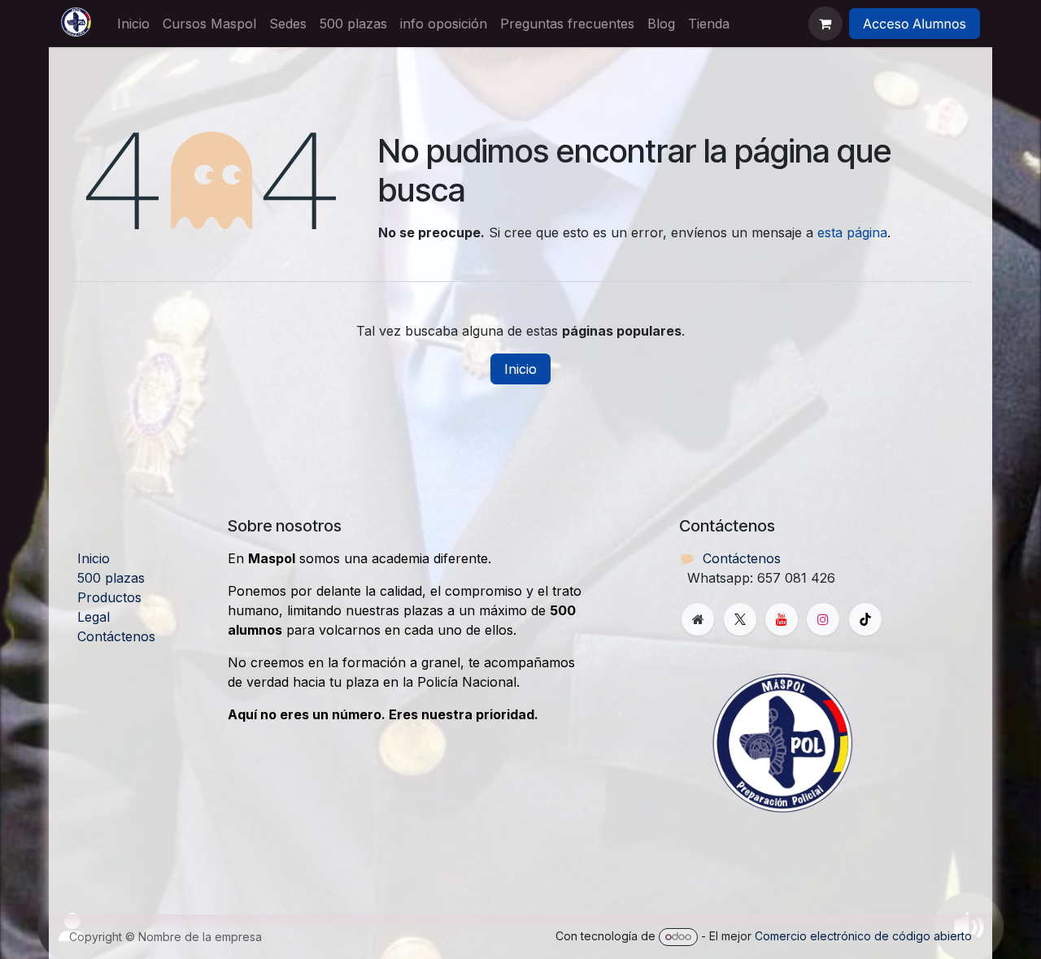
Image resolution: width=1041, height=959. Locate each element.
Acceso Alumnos (914, 23)
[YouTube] (781, 619)
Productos (109, 597)
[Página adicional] (698, 619)
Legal (93, 617)
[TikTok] (865, 619)
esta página (852, 232)
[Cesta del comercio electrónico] (825, 24)
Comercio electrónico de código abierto (863, 936)
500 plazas (111, 578)
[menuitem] (133, 23)
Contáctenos (116, 636)
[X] (740, 619)
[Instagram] (823, 619)
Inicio (520, 369)
